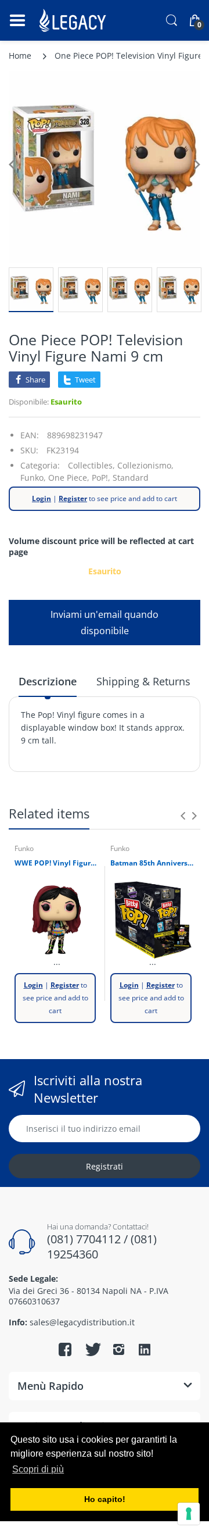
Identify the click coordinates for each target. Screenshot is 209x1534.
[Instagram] (118, 1349)
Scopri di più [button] (38, 1469)
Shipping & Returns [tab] (143, 681)
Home (20, 55)
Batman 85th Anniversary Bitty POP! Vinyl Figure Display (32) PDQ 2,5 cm (152, 863)
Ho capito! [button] (104, 1499)
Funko (24, 848)
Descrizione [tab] (48, 681)
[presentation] (183, 815)
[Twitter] (91, 1349)
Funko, (33, 477)
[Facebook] (65, 1349)
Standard (131, 477)
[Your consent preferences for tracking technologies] (189, 1514)
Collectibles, (91, 465)
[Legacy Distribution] (74, 20)
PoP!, (101, 477)
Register (73, 498)
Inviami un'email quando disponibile (104, 622)
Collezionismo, (145, 465)
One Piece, (68, 477)
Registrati (104, 1166)
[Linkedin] (144, 1351)
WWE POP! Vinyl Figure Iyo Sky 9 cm (57, 863)
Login (41, 498)
